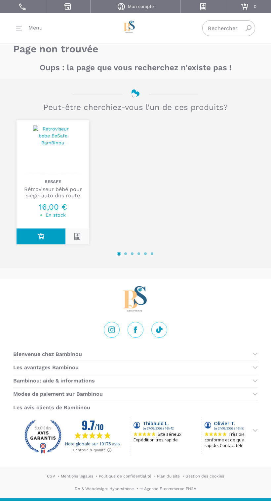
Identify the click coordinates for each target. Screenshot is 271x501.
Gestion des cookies (204, 476)
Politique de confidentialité (125, 476)
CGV (51, 476)
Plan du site (168, 476)
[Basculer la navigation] (29, 28)
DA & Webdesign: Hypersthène (104, 488)
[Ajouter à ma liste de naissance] (77, 236)
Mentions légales (77, 476)
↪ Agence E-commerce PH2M (168, 488)
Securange (135, 27)
